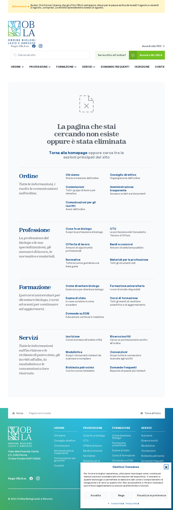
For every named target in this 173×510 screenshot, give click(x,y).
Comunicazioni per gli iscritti (65, 459)
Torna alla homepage (68, 152)
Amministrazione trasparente (64, 452)
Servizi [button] (87, 66)
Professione (92, 428)
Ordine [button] (16, 66)
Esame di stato (80, 301)
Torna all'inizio (152, 413)
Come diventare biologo (85, 287)
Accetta (96, 495)
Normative (82, 263)
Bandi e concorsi (126, 246)
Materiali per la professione (129, 261)
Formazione (121, 428)
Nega (121, 495)
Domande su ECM (85, 315)
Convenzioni (125, 355)
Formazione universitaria (127, 287)
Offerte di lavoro (79, 247)
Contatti (162, 66)
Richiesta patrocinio (80, 369)
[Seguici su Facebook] (34, 46)
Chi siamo (82, 176)
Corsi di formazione (128, 301)
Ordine (59, 428)
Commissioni (80, 190)
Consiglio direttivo (125, 176)
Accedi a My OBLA (151, 55)
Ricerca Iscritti (128, 340)
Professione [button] (38, 66)
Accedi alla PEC (152, 46)
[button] (166, 467)
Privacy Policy (132, 503)
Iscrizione (142, 66)
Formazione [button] (65, 66)
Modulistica (83, 355)
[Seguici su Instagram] (41, 46)
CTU (128, 232)
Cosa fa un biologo (84, 230)
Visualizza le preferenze (151, 495)
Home (19, 413)
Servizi (146, 428)
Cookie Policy (117, 503)
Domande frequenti (115, 66)
